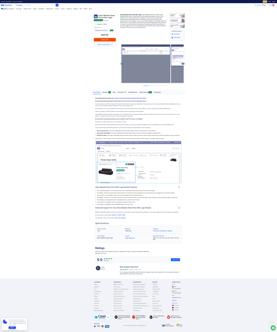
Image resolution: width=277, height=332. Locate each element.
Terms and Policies (157, 305)
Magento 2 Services (118, 284)
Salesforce (96, 293)
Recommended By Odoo (174, 26)
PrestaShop (97, 301)
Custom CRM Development (139, 291)
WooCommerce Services (119, 296)
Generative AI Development (139, 303)
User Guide (177, 37)
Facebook (176, 305)
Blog (154, 296)
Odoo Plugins (122, 218)
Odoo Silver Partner (173, 15)
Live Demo (177, 34)
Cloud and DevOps (137, 308)
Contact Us (155, 303)
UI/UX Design (136, 310)
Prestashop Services (118, 291)
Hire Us (264, 1)
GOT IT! (12, 327)
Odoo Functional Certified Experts (174, 20)
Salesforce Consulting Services (121, 289)
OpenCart (96, 303)
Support (273, 1)
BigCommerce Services (119, 310)
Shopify (96, 296)
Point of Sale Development (139, 293)
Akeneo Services (117, 301)
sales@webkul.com (176, 297)
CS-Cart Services (118, 308)
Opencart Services (118, 293)
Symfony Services (118, 305)
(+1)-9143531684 (18, 1)
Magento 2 (96, 286)
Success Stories (156, 289)
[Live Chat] (273, 328)
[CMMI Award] (102, 315)
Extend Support (156, 301)
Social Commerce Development (140, 296)
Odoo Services (117, 286)
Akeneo (96, 298)
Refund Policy (156, 308)
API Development (137, 301)
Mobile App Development (139, 286)
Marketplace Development (139, 284)
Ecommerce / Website (166, 231)
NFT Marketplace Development (140, 305)
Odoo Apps (156, 231)
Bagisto (96, 284)
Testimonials (155, 286)
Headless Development (138, 289)
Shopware (96, 308)
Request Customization (103, 44)
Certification (155, 291)
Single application (130, 238)
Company (155, 284)
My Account (258, 5)
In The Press (155, 293)
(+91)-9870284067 (7, 1)
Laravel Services (117, 303)
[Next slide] (183, 64)
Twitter (175, 303)
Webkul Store (7, 5)
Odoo (95, 289)
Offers (269, 1)
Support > (174, 300)
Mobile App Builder (98, 310)
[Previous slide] (122, 64)
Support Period (97, 27)
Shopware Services (118, 298)
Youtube (176, 309)
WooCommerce (97, 291)
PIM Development (137, 298)
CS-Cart (96, 305)
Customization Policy (157, 310)
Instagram (176, 307)
